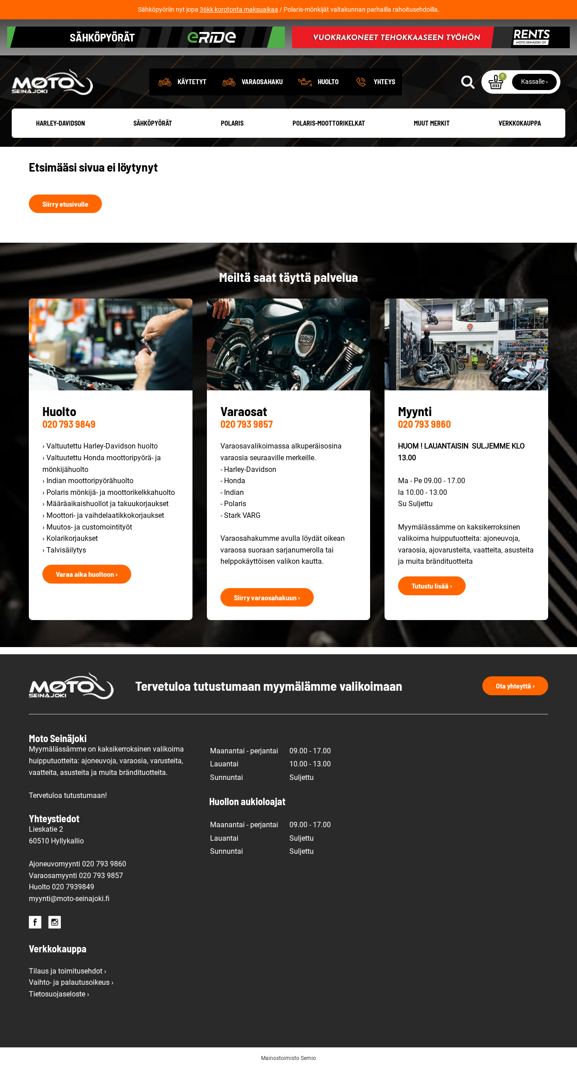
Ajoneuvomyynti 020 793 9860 (77, 864)
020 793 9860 (424, 424)
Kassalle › (534, 81)
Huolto (328, 81)
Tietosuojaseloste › (59, 994)
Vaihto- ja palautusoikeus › (71, 982)
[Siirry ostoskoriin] (496, 82)
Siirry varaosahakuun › (267, 597)
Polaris (232, 123)
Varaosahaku (262, 81)
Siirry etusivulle (65, 203)
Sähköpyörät (152, 123)
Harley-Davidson (60, 123)
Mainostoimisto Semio (288, 1058)
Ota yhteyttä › (515, 685)
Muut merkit (432, 123)
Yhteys (384, 81)
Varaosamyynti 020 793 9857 (76, 875)
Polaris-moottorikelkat (329, 123)
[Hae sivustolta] (467, 82)
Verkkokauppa (520, 123)
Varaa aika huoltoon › (87, 574)
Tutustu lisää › (432, 585)
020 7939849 (73, 887)
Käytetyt (192, 81)
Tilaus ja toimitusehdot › (67, 971)
